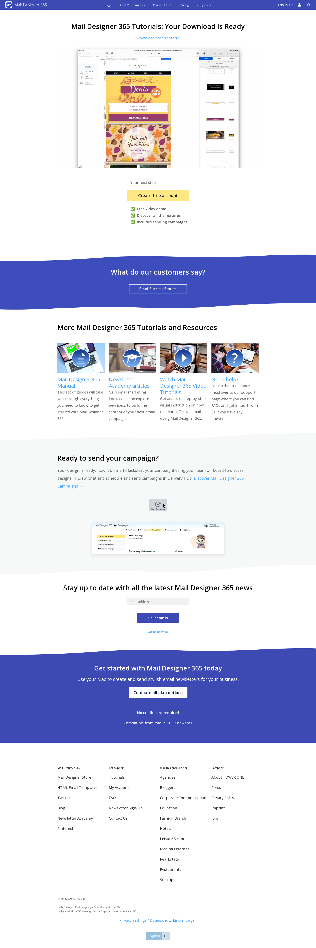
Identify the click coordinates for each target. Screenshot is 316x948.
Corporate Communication (183, 797)
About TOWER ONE (227, 777)
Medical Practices (174, 848)
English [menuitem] (154, 935)
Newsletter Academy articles (129, 382)
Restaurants (170, 869)
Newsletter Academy (75, 818)
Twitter (63, 797)
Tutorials (117, 777)
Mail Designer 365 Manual (78, 382)
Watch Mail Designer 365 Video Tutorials (183, 386)
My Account (119, 787)
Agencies (167, 777)
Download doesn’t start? (158, 37)
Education (168, 807)
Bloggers (167, 787)
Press (216, 787)
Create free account (158, 195)
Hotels (165, 828)
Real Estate (169, 859)
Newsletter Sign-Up (126, 807)
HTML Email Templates (77, 787)
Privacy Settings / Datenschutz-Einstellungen (158, 920)
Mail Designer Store (74, 777)
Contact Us (118, 818)
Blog (61, 807)
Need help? (224, 379)
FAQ (112, 797)
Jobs (215, 818)
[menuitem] (287, 5)
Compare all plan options (158, 692)
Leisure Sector (172, 838)
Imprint (218, 807)
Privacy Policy (222, 797)
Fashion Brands (173, 818)
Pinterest (65, 828)
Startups (167, 879)
